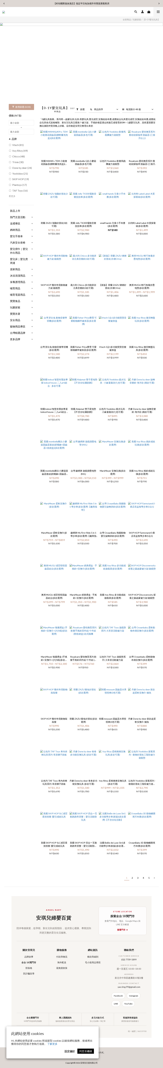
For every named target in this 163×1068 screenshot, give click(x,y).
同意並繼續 (85, 1051)
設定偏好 (70, 1051)
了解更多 (52, 1043)
